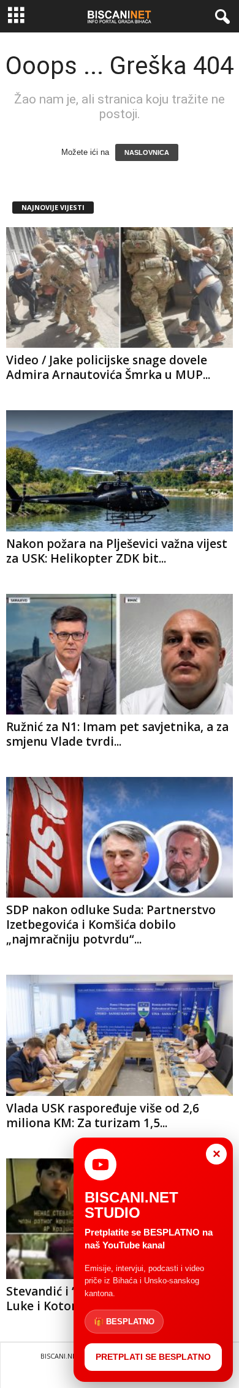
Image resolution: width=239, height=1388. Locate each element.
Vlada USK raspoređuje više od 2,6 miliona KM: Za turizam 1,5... (102, 1115)
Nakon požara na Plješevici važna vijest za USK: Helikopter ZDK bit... (116, 551)
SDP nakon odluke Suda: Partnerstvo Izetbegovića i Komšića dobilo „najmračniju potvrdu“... (111, 924)
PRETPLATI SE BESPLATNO (153, 1357)
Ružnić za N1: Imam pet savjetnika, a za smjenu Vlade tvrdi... (117, 734)
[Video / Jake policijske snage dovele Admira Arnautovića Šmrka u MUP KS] (119, 287)
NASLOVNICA (146, 152)
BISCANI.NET (60, 1355)
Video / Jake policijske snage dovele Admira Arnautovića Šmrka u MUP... (108, 367)
